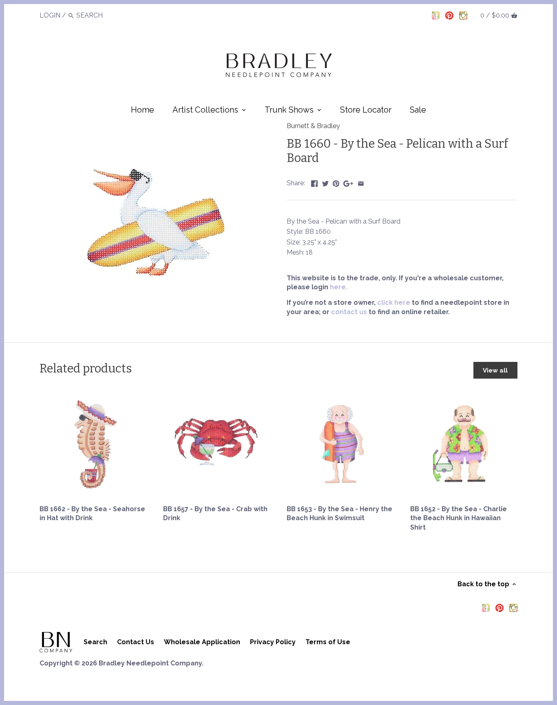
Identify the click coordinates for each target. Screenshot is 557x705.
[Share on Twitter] (325, 182)
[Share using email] (361, 182)
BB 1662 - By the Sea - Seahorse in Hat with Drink (92, 513)
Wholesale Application (202, 642)
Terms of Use (327, 642)
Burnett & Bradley (313, 126)
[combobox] (99, 15)
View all (495, 370)
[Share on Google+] (348, 182)
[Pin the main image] (336, 182)
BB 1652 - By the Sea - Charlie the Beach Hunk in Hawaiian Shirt (458, 518)
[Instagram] (463, 15)
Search (95, 642)
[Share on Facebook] (314, 182)
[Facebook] (436, 15)
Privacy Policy (273, 642)
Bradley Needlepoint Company (150, 663)
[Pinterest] (449, 15)
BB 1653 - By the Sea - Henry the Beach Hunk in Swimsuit (339, 513)
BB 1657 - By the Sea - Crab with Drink (215, 513)
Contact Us (135, 642)
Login (50, 15)
